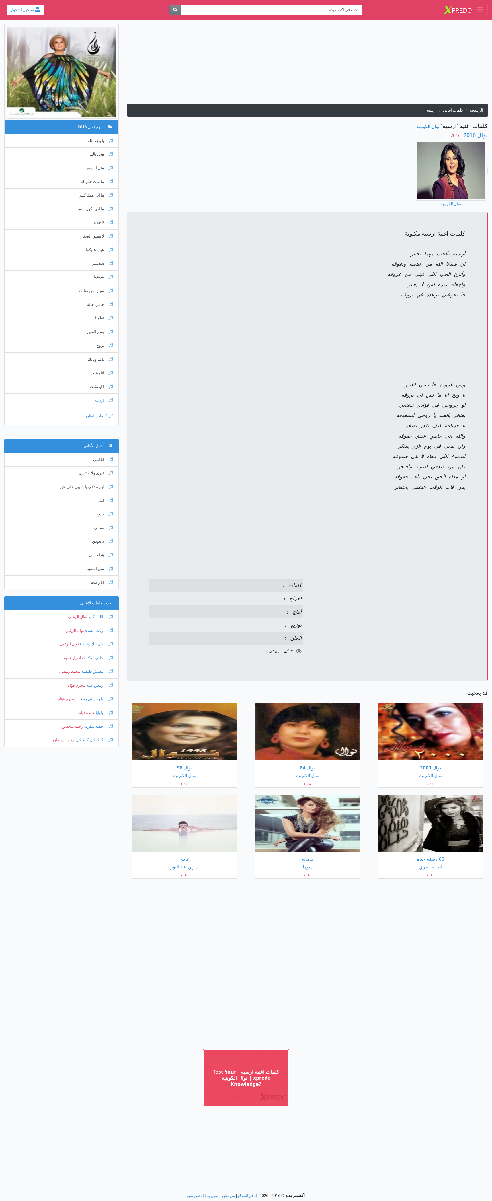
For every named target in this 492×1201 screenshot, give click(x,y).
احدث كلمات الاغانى (96, 603)
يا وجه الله (95, 140)
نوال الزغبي (77, 616)
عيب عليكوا (95, 249)
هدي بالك (96, 154)
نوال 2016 (475, 135)
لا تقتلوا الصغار (92, 236)
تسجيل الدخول (22, 9)
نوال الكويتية (427, 126)
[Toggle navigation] (480, 10)
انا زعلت (97, 373)
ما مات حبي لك (91, 181)
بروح (100, 345)
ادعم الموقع (247, 1195)
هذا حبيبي (96, 555)
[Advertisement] (317, 64)
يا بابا (99, 712)
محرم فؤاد (76, 685)
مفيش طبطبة (92, 671)
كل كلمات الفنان (99, 416)
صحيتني (97, 263)
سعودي (98, 541)
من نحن (228, 1195)
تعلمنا (99, 318)
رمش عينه (94, 685)
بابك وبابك (96, 359)
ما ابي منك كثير (91, 195)
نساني (99, 527)
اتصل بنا (213, 1195)
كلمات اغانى (453, 110)
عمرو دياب (86, 712)
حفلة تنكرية (93, 726)
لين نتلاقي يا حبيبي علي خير (82, 486)
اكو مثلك (97, 386)
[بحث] (175, 10)
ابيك (100, 500)
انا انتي (98, 459)
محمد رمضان (69, 671)
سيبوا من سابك (91, 290)
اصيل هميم (72, 657)
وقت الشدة (94, 630)
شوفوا (99, 277)
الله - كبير (95, 616)
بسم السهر (95, 331)
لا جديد (98, 222)
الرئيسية (476, 110)
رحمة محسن (72, 726)
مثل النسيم (95, 168)
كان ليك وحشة (91, 644)
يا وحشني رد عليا (89, 699)
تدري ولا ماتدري (91, 473)
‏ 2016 (456, 135)
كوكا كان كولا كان (89, 740)
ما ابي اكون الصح (90, 209)
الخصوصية (195, 1195)
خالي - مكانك (92, 657)
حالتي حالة (95, 304)
